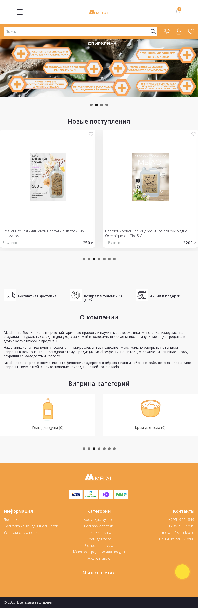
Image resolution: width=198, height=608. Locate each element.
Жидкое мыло (99, 558)
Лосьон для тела (99, 545)
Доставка (11, 519)
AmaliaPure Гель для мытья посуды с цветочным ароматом (43, 233)
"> (179, 9)
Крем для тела (99, 538)
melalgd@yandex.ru (178, 532)
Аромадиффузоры (99, 519)
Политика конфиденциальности (31, 525)
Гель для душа (99, 532)
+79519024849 (181, 519)
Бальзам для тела (99, 525)
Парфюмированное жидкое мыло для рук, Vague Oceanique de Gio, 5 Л (146, 233)
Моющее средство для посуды (99, 551)
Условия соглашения (22, 532)
